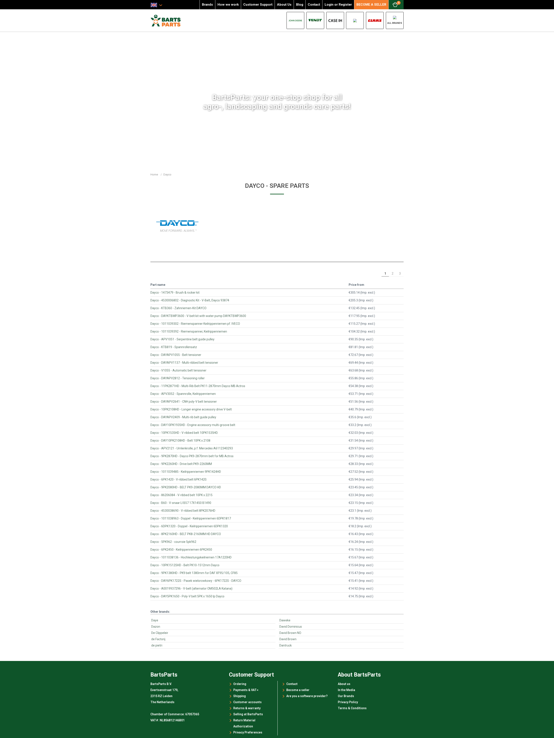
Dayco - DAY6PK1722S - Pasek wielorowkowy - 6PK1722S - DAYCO (195, 580)
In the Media (346, 690)
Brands (207, 4)
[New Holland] (355, 20)
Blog (299, 4)
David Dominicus (290, 626)
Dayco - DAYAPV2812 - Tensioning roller (177, 378)
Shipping (239, 696)
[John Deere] (295, 20)
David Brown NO (290, 633)
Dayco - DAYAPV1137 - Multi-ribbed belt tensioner (184, 362)
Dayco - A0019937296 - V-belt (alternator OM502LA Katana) (191, 588)
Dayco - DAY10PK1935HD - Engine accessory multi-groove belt (192, 425)
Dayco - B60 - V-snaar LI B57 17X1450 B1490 (180, 503)
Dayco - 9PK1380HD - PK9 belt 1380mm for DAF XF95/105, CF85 (194, 573)
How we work (228, 4)
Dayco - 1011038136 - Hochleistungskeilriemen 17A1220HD (191, 557)
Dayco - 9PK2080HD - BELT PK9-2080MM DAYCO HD (185, 487)
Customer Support (257, 4)
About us (344, 684)
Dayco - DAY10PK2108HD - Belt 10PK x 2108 (180, 440)
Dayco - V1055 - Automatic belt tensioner (178, 370)
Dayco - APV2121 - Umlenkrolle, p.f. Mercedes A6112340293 (191, 448)
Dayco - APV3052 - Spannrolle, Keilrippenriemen (183, 394)
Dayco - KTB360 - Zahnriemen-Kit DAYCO (178, 308)
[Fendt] (315, 20)
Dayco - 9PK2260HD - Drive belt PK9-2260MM (181, 464)
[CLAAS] (374, 20)
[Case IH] (335, 20)
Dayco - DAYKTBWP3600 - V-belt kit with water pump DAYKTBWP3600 (198, 316)
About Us (284, 4)
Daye (154, 620)
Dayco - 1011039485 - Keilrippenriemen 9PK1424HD (185, 471)
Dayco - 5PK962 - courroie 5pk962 (173, 541)
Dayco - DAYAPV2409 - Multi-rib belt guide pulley (183, 417)
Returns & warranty (247, 708)
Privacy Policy (348, 702)
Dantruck (285, 645)
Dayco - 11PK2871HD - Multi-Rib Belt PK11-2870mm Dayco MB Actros (197, 386)
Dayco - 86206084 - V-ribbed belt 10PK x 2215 (181, 495)
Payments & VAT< (245, 690)
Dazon (155, 626)
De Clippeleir (159, 633)
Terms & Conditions (352, 708)
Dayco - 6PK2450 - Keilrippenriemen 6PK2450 (181, 549)
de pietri (156, 645)
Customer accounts (247, 702)
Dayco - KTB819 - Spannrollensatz (173, 347)
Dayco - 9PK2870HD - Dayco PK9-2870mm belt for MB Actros (192, 456)
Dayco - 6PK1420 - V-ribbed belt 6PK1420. (178, 479)
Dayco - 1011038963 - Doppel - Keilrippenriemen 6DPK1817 (190, 518)
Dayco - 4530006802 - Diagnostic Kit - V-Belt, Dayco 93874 (189, 300)
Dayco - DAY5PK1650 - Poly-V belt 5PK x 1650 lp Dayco (187, 596)
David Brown (287, 639)
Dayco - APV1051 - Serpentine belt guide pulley (182, 339)
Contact (314, 4)
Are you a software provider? (307, 696)
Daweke (284, 620)
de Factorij (158, 639)
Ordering (239, 684)
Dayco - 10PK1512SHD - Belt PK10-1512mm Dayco (184, 565)
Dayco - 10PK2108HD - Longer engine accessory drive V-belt (191, 409)
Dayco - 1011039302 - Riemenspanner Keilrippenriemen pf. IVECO (195, 323)
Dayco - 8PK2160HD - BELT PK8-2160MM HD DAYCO (185, 534)
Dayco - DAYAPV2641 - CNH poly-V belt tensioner (183, 401)
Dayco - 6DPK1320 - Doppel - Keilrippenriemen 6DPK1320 (189, 526)
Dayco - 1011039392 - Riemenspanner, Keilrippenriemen (188, 331)
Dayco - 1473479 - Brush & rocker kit (175, 292)
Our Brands (346, 696)
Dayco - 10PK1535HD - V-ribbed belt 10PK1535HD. (184, 432)
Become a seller (297, 690)
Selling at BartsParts (248, 714)
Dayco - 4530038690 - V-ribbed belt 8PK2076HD (182, 510)
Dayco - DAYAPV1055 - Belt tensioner (175, 355)
